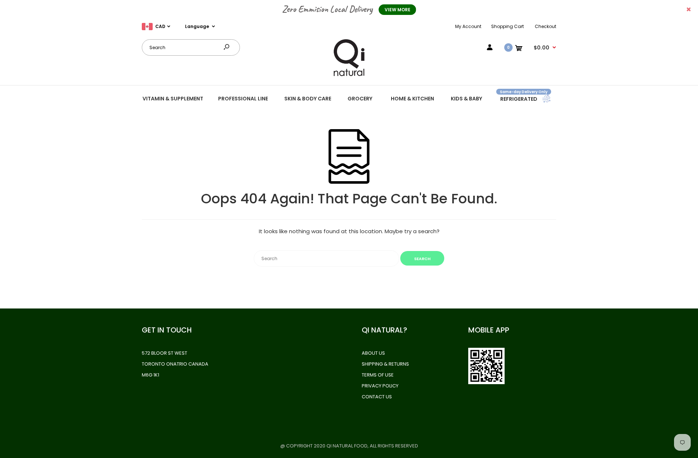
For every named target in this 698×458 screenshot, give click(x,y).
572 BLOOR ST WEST (164, 353)
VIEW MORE (397, 10)
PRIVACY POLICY (380, 385)
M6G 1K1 (150, 374)
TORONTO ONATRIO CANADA (175, 364)
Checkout (545, 26)
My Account (468, 26)
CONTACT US (377, 396)
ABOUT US (373, 353)
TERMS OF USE (378, 374)
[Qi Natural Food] (349, 75)
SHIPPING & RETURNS (385, 364)
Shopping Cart (507, 26)
